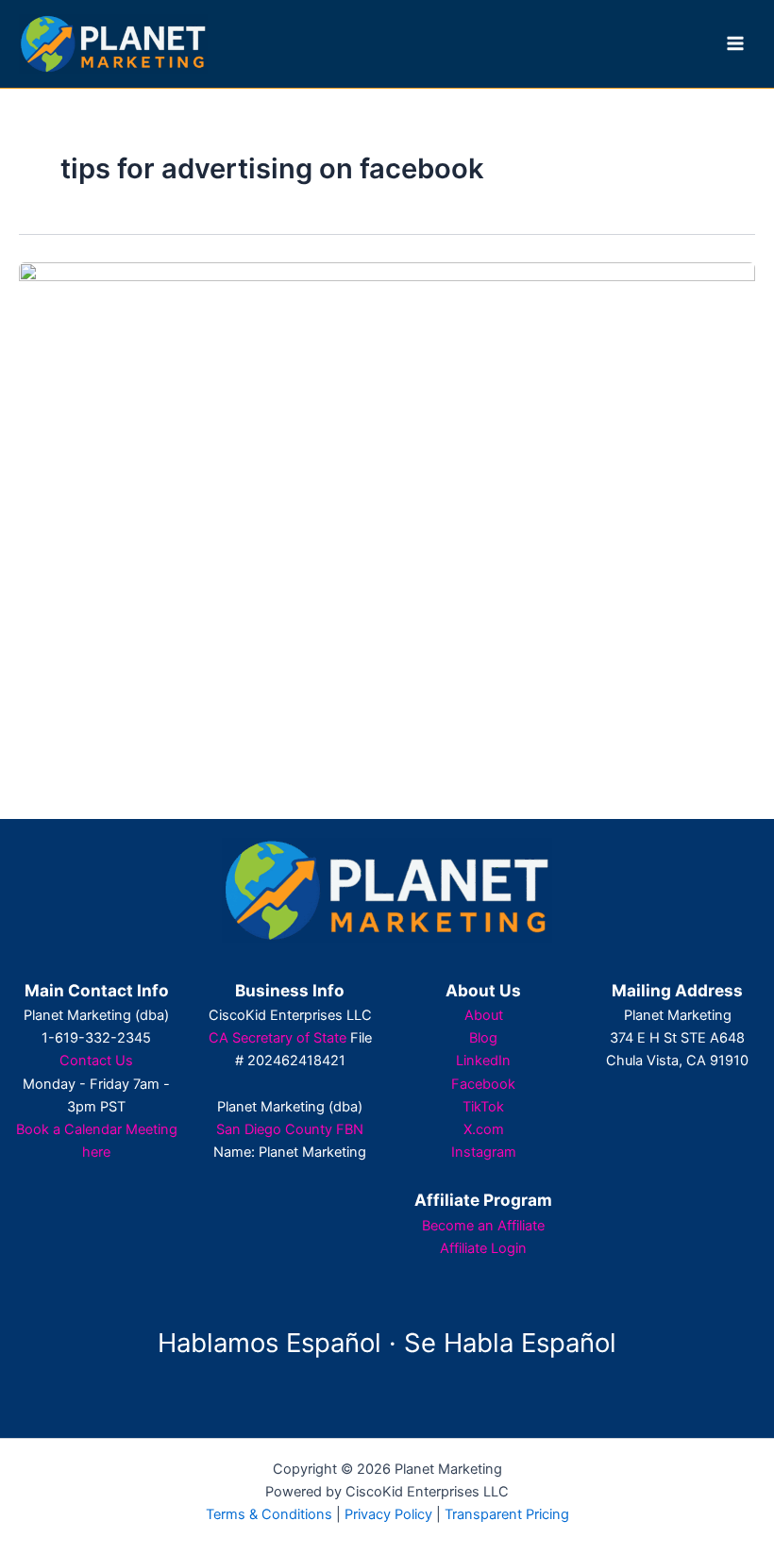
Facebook (483, 1084)
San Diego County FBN (289, 1129)
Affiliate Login (483, 1248)
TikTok (483, 1106)
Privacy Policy (388, 1514)
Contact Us (96, 1060)
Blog (483, 1037)
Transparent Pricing (507, 1514)
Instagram (483, 1152)
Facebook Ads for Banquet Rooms (181, 707)
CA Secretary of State (277, 1037)
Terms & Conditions (269, 1514)
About (483, 1015)
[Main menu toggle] (735, 43)
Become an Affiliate (483, 1225)
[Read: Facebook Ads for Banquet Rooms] (387, 468)
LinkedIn (483, 1060)
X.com (483, 1129)
